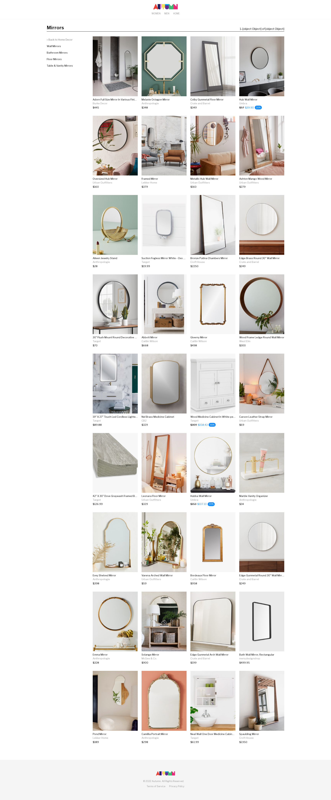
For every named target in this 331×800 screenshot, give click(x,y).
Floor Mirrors (54, 59)
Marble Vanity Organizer (253, 495)
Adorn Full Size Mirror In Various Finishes (116, 99)
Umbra (243, 103)
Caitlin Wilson (150, 341)
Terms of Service (156, 786)
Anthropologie (150, 103)
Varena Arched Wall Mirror (157, 575)
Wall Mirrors (54, 46)
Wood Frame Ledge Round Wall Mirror (261, 337)
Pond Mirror (100, 734)
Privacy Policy (176, 786)
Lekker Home (149, 182)
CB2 (144, 420)
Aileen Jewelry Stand (105, 258)
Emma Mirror (100, 654)
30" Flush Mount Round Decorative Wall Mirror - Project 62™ (128, 337)
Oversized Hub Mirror (105, 178)
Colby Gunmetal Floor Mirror (207, 99)
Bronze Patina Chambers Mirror (209, 258)
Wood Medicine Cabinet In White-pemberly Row (218, 416)
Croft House (197, 261)
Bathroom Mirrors (57, 52)
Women (156, 13)
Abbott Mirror (149, 337)
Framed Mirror (150, 178)
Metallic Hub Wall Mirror (204, 178)
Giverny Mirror (198, 337)
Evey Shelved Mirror (104, 575)
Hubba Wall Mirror (201, 495)
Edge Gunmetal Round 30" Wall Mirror (261, 575)
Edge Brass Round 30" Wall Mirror (259, 258)
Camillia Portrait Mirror (155, 734)
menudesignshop (249, 658)
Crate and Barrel (200, 103)
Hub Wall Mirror (248, 99)
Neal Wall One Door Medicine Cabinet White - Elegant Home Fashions (231, 734)
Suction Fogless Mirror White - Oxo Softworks (168, 258)
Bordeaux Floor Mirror (203, 575)
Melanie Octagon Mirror (156, 99)
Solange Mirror (150, 654)
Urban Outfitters (102, 182)
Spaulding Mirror (249, 734)
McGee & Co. (149, 658)
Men (166, 13)
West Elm (244, 341)
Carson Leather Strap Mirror (256, 416)
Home (176, 13)
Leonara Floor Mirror (154, 495)
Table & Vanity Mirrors (60, 65)
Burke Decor (100, 103)
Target (146, 261)
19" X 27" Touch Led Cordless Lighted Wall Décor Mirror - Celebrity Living (136, 416)
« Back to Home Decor (60, 39)
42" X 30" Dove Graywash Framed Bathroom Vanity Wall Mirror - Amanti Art (137, 495)
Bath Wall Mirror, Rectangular (256, 654)
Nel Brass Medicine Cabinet (158, 416)
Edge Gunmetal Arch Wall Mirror (209, 654)
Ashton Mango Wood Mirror (255, 178)
